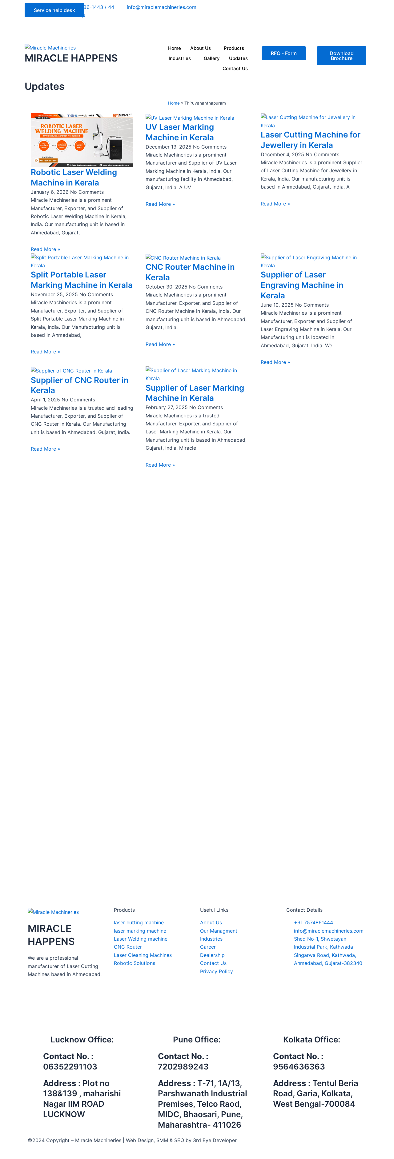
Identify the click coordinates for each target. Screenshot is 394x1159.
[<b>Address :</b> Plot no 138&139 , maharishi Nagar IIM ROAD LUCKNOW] (35, 1085)
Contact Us (235, 68)
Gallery (212, 58)
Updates (238, 58)
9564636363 (299, 1066)
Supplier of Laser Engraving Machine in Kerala (302, 285)
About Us (200, 48)
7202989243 (183, 1066)
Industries (180, 58)
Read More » (45, 249)
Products (234, 48)
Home (174, 48)
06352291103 (70, 1066)
